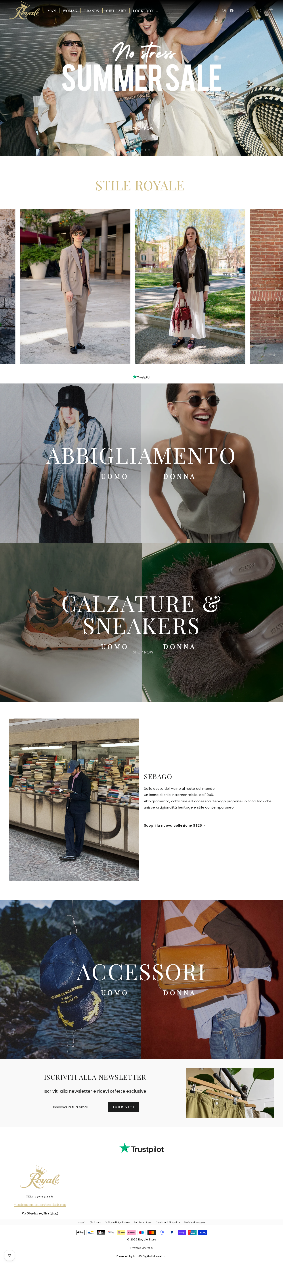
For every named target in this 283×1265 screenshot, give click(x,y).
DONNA (179, 476)
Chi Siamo (95, 1222)
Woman (70, 10)
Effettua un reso (141, 1248)
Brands (91, 10)
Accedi (81, 1222)
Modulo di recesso (194, 1222)
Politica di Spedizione (117, 1222)
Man (52, 10)
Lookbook (144, 10)
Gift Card (116, 10)
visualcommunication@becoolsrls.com (40, 1204)
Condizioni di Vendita (168, 1222)
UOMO (115, 476)
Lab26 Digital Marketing (150, 1256)
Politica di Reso (142, 1222)
